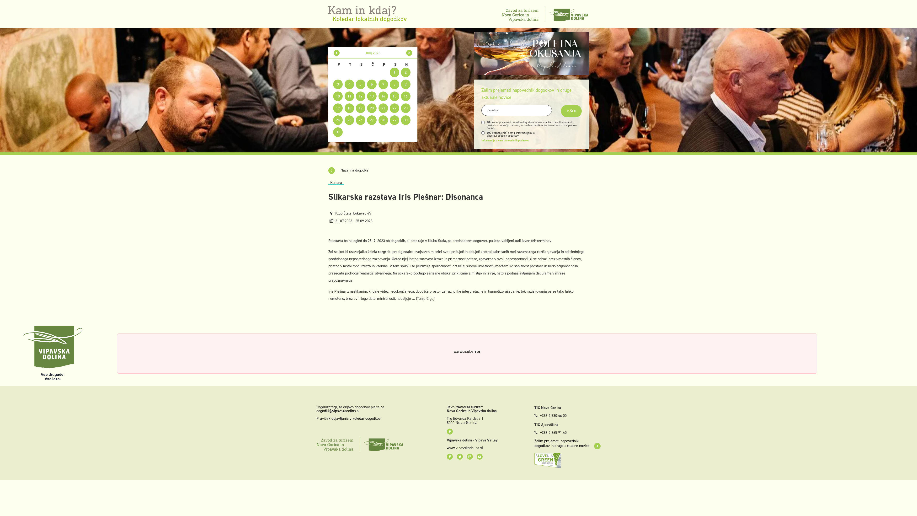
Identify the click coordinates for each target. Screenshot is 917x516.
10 (338, 96)
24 (338, 120)
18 (349, 108)
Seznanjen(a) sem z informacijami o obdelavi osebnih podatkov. (511, 134)
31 (338, 131)
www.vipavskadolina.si (465, 448)
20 (372, 108)
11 (349, 96)
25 (349, 120)
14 (383, 96)
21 (383, 108)
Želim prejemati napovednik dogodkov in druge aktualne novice (561, 443)
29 (394, 120)
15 (394, 96)
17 (338, 108)
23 (406, 108)
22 (394, 108)
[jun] (337, 53)
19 (361, 108)
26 (361, 120)
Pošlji (571, 111)
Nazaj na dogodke (354, 170)
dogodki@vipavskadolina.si (337, 410)
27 (372, 120)
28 (383, 120)
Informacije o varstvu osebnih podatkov (505, 140)
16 (406, 96)
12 (361, 96)
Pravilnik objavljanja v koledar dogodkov (348, 418)
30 (406, 120)
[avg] (409, 53)
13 (372, 96)
